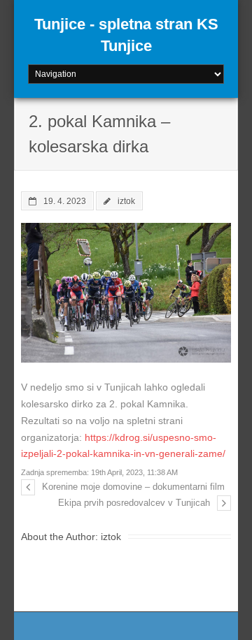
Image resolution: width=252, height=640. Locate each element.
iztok (126, 200)
